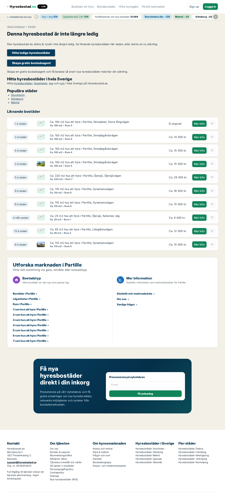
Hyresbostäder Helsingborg (193, 455)
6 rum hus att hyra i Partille (29, 335)
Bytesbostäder (106, 6)
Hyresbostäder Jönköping (192, 458)
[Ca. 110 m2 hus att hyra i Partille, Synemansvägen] (178, 191)
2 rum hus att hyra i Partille (29, 314)
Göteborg (17, 98)
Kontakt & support (60, 452)
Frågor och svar (101, 455)
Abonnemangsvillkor (61, 455)
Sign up (194, 6)
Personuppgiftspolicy (61, 469)
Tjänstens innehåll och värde (66, 462)
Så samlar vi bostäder (62, 465)
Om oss (122, 299)
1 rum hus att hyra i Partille (29, 309)
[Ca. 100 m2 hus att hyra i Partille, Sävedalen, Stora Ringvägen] (178, 124)
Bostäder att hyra (82, 6)
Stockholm (18, 95)
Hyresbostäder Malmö (148, 455)
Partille (32, 26)
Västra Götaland (16, 26)
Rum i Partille (21, 304)
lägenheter (40, 83)
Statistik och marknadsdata (134, 293)
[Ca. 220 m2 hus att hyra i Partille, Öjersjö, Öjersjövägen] (178, 177)
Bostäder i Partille (24, 293)
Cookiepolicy (57, 472)
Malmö (15, 102)
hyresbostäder (23, 83)
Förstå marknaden (153, 6)
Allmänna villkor (58, 458)
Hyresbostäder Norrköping (193, 462)
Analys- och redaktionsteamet (109, 465)
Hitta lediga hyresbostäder (31, 52)
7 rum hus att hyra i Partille (29, 340)
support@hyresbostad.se (21, 462)
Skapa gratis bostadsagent (31, 63)
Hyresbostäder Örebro (190, 448)
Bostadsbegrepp (102, 462)
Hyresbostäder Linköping (192, 452)
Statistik (97, 458)
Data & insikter (101, 452)
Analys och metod (102, 448)
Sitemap (54, 476)
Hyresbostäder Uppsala (149, 458)
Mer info (199, 123)
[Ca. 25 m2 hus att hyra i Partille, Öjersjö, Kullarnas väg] (178, 218)
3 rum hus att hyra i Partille (29, 320)
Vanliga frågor (126, 304)
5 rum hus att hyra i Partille (29, 330)
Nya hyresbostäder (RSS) (64, 479)
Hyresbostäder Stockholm (150, 448)
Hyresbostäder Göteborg (149, 452)
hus (51, 83)
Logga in (210, 6)
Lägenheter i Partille (25, 298)
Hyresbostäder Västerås (149, 462)
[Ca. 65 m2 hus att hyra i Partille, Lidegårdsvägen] (178, 231)
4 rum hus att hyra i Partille (30, 325)
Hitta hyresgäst (129, 6)
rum (62, 83)
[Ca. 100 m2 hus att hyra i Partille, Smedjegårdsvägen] (178, 137)
